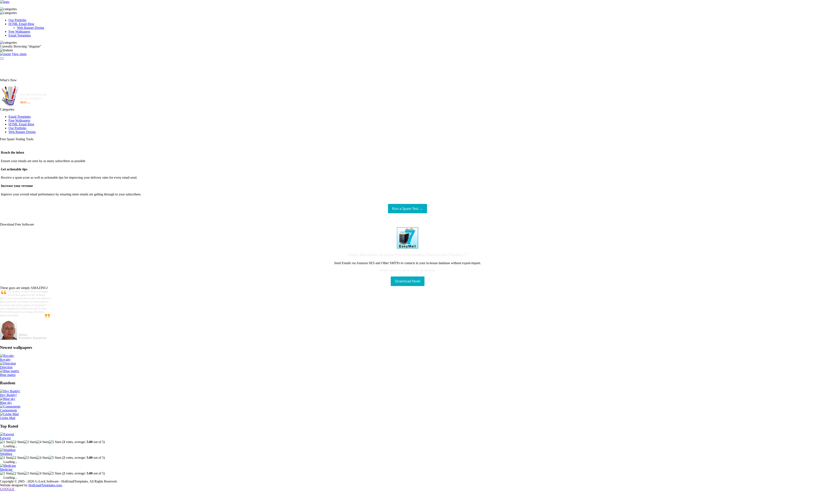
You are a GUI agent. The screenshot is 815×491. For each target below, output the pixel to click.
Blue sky (6, 402)
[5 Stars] (55, 442)
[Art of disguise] (5, 54)
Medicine (6, 469)
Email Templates (19, 35)
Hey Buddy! (8, 395)
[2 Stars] (17, 442)
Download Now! (407, 281)
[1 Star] (5, 442)
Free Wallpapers (19, 31)
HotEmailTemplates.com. (45, 485)
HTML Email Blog (21, 24)
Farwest (5, 438)
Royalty (5, 359)
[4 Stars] (42, 442)
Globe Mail (7, 418)
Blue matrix (8, 375)
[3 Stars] (30, 442)
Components (8, 410)
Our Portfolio (17, 20)
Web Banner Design (30, 27)
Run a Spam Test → (407, 208)
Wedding (6, 454)
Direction (6, 367)
